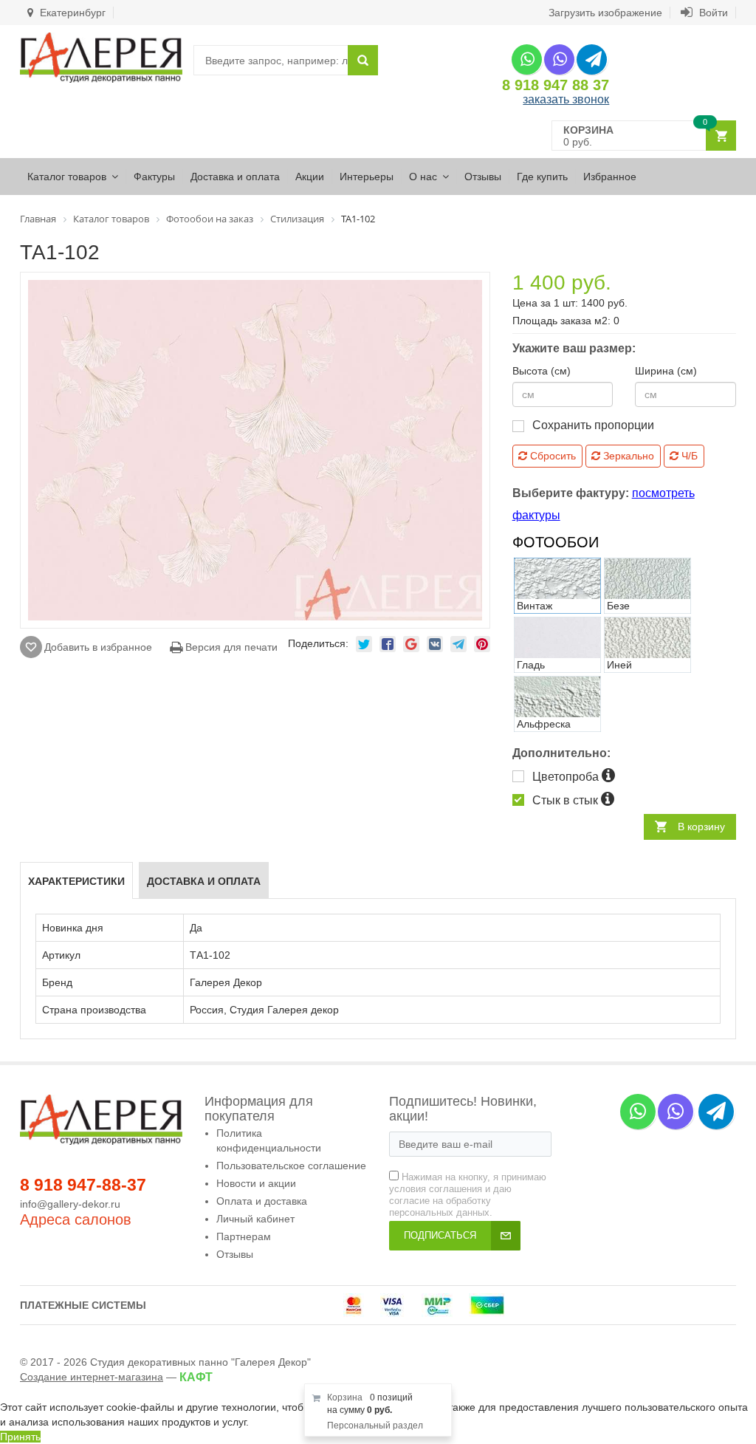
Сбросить (551, 456)
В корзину (701, 826)
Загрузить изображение (605, 12)
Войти (712, 12)
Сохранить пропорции (593, 425)
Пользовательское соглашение (291, 1165)
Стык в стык (566, 800)
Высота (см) (541, 371)
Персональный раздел (375, 1425)
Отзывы (482, 176)
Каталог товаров (66, 176)
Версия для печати (230, 647)
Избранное (609, 176)
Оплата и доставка (261, 1201)
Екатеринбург (71, 12)
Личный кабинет (255, 1219)
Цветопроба (567, 776)
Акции (309, 176)
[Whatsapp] (527, 59)
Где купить (542, 176)
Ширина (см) (666, 371)
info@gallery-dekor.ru (70, 1204)
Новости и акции (256, 1183)
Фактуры (154, 176)
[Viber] (559, 59)
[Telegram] (592, 59)
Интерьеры (367, 176)
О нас (423, 176)
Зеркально (627, 456)
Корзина (344, 1397)
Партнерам (243, 1236)
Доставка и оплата (235, 176)
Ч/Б (688, 456)
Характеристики (76, 881)
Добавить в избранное (98, 647)
